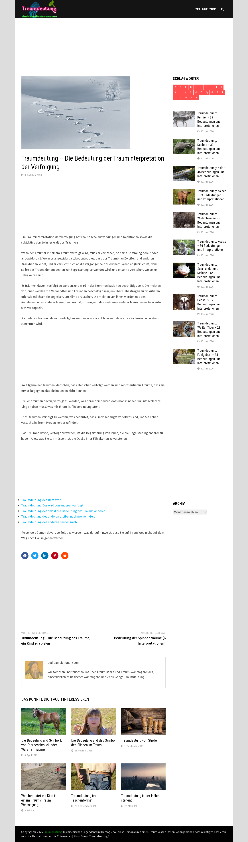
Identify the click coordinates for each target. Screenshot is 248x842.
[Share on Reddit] (64, 555)
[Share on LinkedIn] (44, 555)
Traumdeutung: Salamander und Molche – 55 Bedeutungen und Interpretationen (209, 273)
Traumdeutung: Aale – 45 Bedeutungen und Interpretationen (211, 172)
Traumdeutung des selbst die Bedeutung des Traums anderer (63, 511)
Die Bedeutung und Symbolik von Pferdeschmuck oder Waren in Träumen (41, 745)
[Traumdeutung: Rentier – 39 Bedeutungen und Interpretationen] (184, 114)
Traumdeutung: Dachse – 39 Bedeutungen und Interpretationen (209, 147)
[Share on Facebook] (25, 555)
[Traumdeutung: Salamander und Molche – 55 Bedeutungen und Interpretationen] (184, 265)
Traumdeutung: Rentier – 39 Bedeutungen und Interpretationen (209, 119)
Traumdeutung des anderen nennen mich (49, 522)
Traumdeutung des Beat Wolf (41, 500)
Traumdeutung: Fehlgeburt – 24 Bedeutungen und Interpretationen (209, 357)
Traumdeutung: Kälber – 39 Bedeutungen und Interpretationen (211, 195)
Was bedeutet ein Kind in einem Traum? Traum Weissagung (38, 800)
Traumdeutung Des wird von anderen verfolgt (52, 505)
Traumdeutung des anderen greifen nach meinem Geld (58, 516)
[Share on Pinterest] (54, 555)
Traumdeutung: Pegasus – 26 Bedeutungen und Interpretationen (209, 302)
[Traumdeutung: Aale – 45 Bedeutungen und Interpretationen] (184, 168)
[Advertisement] (124, 43)
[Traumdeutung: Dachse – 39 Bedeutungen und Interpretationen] (184, 141)
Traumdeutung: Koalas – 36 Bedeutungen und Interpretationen (211, 246)
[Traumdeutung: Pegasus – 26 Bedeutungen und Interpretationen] (184, 297)
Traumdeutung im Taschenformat (83, 798)
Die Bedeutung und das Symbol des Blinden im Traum (93, 742)
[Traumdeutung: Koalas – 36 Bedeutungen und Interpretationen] (184, 242)
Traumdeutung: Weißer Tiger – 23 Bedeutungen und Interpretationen (209, 329)
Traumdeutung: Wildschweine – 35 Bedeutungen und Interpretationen (209, 220)
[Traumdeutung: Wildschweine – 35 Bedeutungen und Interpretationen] (184, 214)
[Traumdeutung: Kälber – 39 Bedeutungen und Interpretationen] (184, 191)
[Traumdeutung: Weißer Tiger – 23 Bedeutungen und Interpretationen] (184, 324)
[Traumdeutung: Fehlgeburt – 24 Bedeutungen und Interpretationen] (184, 351)
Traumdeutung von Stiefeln (140, 740)
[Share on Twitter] (34, 555)
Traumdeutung (206, 9)
